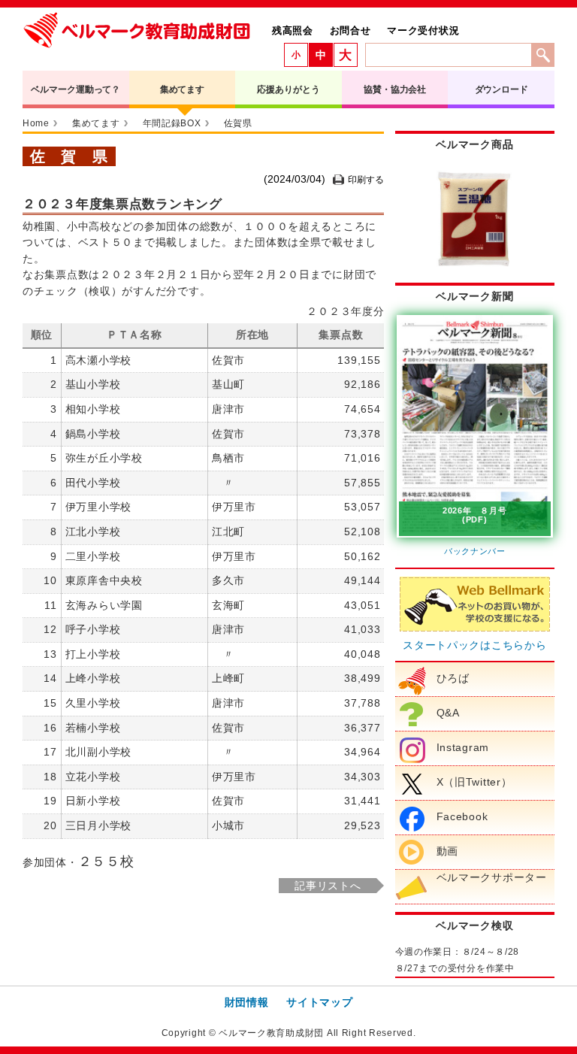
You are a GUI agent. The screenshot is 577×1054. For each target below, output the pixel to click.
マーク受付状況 (423, 30)
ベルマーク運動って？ (75, 89)
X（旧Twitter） (474, 782)
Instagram (463, 747)
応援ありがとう (288, 89)
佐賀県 (238, 123)
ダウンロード (501, 89)
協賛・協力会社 (395, 89)
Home (36, 123)
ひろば (453, 678)
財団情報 (247, 1002)
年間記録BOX (172, 123)
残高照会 (292, 30)
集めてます (182, 89)
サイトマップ (319, 1002)
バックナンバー (475, 551)
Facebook (462, 816)
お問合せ (350, 30)
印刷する (366, 179)
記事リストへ (328, 886)
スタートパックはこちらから (474, 645)
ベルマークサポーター (492, 877)
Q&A (448, 713)
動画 (447, 851)
